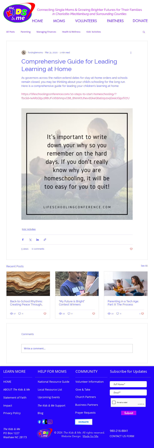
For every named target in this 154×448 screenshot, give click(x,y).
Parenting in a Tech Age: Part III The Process (123, 303)
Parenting (26, 31)
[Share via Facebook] (22, 239)
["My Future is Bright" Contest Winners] (77, 284)
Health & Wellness (71, 31)
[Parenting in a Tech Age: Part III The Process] (126, 284)
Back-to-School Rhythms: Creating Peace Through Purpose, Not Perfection (26, 303)
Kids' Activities (93, 31)
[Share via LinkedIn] (37, 239)
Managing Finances (46, 31)
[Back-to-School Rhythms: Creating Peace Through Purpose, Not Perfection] (28, 284)
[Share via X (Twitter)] (30, 239)
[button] (115, 20)
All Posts (10, 31)
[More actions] (131, 52)
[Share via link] (44, 239)
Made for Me (90, 436)
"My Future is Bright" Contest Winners (72, 303)
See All (144, 266)
